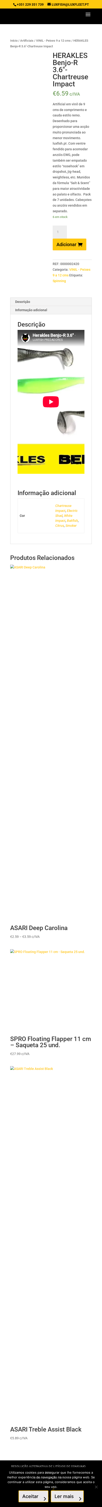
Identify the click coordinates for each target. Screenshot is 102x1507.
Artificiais (26, 40)
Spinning (59, 281)
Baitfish (72, 521)
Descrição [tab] (22, 302)
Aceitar (30, 1496)
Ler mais (64, 1496)
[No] (96, 1487)
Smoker (71, 525)
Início (14, 40)
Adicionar (66, 244)
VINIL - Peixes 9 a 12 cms (53, 40)
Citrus (59, 525)
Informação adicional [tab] (31, 310)
